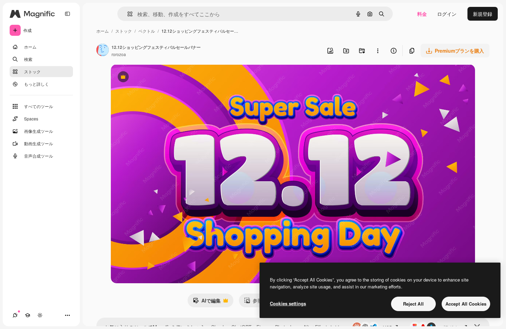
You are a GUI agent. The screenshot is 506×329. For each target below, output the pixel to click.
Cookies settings (288, 303)
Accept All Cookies (465, 303)
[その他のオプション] (377, 50)
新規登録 (482, 13)
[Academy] (27, 315)
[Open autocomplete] (127, 14)
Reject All (413, 303)
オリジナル (158, 77)
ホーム (102, 31)
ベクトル (146, 31)
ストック (123, 31)
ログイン (446, 13)
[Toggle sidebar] (67, 13)
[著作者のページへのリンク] (102, 50)
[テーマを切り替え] (39, 315)
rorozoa (119, 54)
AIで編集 (207, 302)
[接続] (15, 315)
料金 (422, 13)
